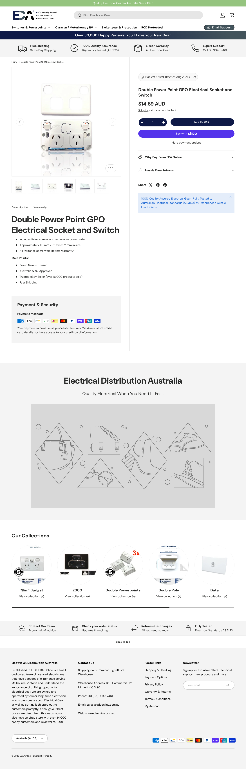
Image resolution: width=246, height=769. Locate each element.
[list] (66, 121)
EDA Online (25, 755)
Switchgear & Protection (119, 27)
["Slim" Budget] (31, 565)
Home (14, 62)
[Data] (214, 565)
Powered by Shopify (42, 755)
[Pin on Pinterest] (165, 185)
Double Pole (168, 590)
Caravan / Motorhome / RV (74, 27)
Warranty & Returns (158, 692)
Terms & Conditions (158, 699)
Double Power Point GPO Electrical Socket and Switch (42, 62)
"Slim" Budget (31, 590)
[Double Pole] (169, 565)
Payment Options (156, 677)
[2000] (77, 565)
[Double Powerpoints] (123, 565)
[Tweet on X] (150, 185)
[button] (232, 15)
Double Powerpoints (123, 590)
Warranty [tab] (40, 207)
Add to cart (202, 122)
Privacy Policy (154, 684)
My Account (152, 706)
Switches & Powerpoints (29, 27)
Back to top (123, 641)
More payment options (186, 142)
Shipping (143, 110)
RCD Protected (152, 27)
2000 (77, 590)
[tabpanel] (66, 251)
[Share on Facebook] (157, 185)
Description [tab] (20, 207)
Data (214, 590)
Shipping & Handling (158, 670)
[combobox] (138, 15)
